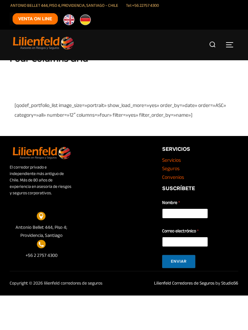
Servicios (171, 160)
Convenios (173, 177)
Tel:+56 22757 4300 (142, 5)
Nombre (171, 202)
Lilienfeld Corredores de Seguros (184, 283)
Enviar (179, 261)
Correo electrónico (180, 231)
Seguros (171, 168)
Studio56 (229, 283)
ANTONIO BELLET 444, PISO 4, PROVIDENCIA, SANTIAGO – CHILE (64, 5)
